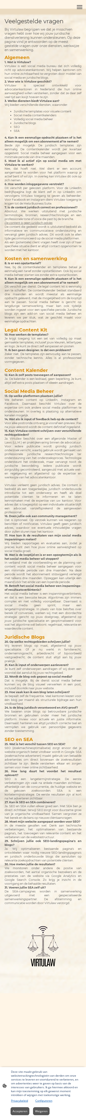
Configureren (43, 1101)
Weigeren (41, 1111)
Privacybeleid (19, 1101)
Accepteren (20, 1111)
